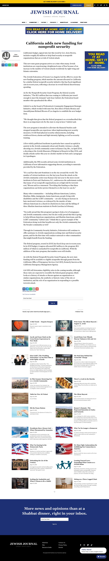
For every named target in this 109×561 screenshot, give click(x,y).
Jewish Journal (54, 12)
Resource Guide (46, 547)
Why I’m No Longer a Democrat (85, 428)
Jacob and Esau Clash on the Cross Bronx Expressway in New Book (40, 339)
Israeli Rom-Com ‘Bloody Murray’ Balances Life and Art (85, 338)
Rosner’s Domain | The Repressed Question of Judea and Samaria (84, 410)
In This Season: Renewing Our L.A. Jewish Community (41, 380)
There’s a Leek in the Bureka (84, 379)
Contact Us (61, 543)
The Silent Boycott (80, 394)
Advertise (45, 543)
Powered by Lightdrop (61, 552)
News (23, 22)
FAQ (43, 545)
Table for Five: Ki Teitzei (39, 394)
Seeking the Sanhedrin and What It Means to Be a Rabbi (40, 480)
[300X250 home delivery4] (96, 61)
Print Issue (83, 22)
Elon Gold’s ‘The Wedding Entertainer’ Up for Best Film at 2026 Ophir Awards (41, 357)
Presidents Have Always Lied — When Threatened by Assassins (41, 429)
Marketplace (64, 22)
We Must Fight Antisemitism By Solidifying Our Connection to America (85, 447)
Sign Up (53, 303)
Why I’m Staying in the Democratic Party (38, 446)
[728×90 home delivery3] (54, 30)
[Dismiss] (78, 548)
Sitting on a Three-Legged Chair (85, 479)
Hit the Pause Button (37, 408)
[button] (3, 65)
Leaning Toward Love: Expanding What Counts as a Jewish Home (84, 462)
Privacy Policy (62, 545)
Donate (60, 547)
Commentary (33, 22)
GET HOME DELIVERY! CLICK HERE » (54, 2)
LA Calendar (74, 22)
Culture (43, 22)
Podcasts (53, 22)
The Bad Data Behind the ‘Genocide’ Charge (83, 356)
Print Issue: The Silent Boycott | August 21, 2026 (85, 323)
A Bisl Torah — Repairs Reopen (41, 322)
